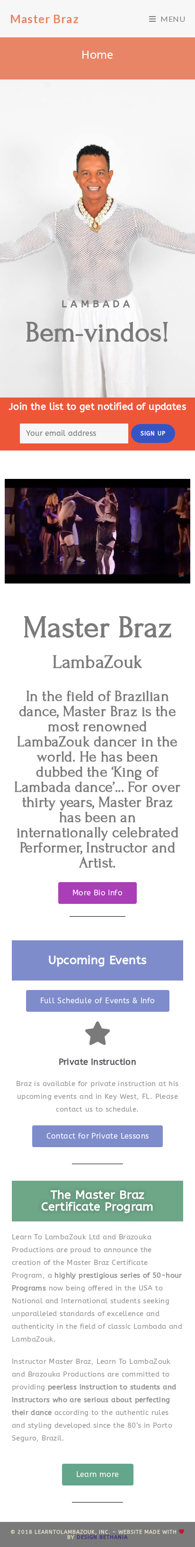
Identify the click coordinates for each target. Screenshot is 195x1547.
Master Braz (44, 19)
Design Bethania (102, 1537)
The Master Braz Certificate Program (97, 1201)
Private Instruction (98, 1062)
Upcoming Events (97, 960)
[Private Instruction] (97, 1033)
